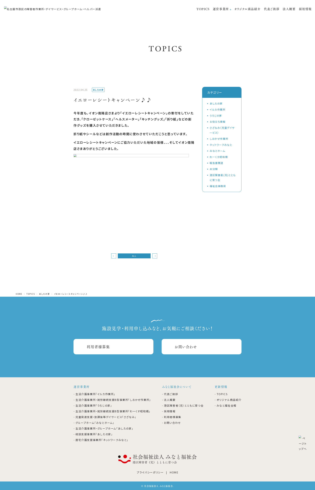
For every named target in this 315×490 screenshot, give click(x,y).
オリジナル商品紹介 (247, 8)
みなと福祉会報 (226, 405)
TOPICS (203, 8)
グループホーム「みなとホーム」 (94, 423)
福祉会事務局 (218, 186)
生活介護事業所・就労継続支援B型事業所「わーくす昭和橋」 (112, 411)
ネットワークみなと (221, 144)
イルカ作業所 (217, 109)
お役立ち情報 (218, 121)
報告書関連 (216, 163)
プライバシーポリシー (150, 472)
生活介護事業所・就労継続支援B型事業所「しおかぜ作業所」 (113, 400)
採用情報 (305, 8)
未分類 (214, 169)
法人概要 (289, 8)
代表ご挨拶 (271, 8)
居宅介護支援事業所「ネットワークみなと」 (101, 440)
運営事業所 (221, 8)
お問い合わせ (186, 347)
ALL (134, 255)
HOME (174, 472)
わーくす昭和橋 (219, 157)
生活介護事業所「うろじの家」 (93, 405)
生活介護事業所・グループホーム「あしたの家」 (104, 428)
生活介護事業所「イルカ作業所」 (95, 394)
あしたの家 (216, 103)
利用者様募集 (98, 347)
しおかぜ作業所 (219, 138)
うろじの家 (216, 115)
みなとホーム (217, 151)
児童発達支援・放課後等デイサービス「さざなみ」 (105, 417)
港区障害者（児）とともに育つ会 (183, 405)
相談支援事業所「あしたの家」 (94, 434)
